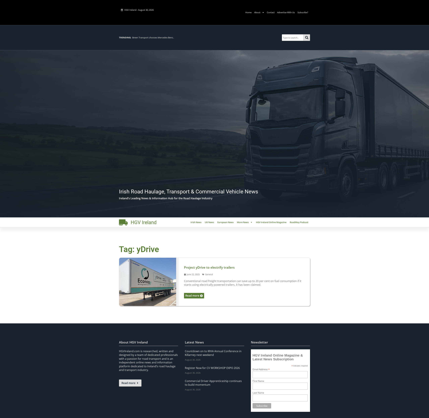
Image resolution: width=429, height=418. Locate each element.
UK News (209, 222)
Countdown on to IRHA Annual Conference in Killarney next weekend (213, 353)
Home (248, 12)
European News (225, 222)
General (209, 274)
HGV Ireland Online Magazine (271, 222)
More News (243, 222)
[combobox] (292, 37)
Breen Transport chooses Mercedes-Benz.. (146, 37)
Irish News (196, 222)
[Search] (306, 37)
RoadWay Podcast (299, 222)
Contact (271, 12)
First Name (258, 381)
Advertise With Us (286, 12)
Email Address (261, 369)
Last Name (258, 393)
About (257, 12)
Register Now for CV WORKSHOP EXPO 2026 (212, 368)
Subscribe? (302, 12)
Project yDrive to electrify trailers (209, 267)
